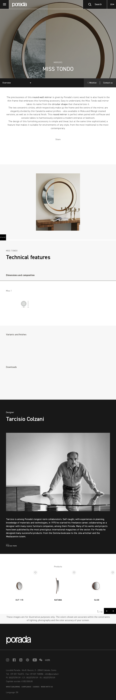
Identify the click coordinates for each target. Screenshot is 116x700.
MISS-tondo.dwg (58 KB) (23, 388)
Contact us (108, 83)
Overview (6, 83)
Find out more (11, 546)
